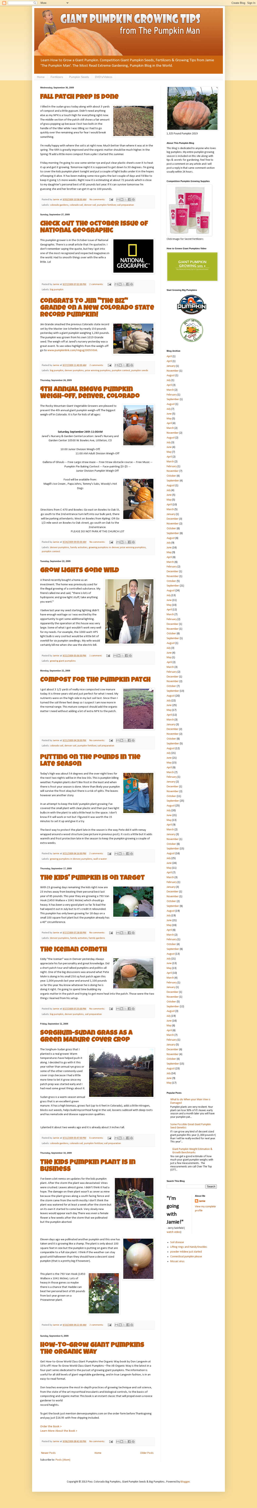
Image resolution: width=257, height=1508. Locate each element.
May (169, 418)
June (169, 413)
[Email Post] (111, 199)
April (169, 356)
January (171, 366)
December (172, 518)
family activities (79, 547)
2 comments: (96, 284)
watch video (174, 1232)
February (172, 394)
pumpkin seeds (139, 370)
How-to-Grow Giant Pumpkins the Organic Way (92, 1349)
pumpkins (86, 859)
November (173, 370)
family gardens (97, 938)
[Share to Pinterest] (133, 199)
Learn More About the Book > (58, 1430)
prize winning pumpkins (98, 370)
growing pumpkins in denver (104, 547)
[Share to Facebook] (129, 199)
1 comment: (96, 656)
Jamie (202, 1201)
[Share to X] (126, 199)
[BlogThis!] (122, 199)
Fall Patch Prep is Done (79, 97)
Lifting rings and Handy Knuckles (188, 1246)
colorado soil (76, 205)
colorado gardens (59, 205)
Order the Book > (51, 1426)
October (171, 475)
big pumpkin (56, 289)
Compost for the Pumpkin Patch (95, 680)
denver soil (90, 205)
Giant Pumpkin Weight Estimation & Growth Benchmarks (192, 1151)
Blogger (185, 1481)
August (171, 375)
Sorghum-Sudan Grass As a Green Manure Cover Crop (86, 1037)
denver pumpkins (74, 370)
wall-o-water (100, 859)
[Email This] (118, 199)
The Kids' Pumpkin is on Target (92, 878)
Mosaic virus (177, 1261)
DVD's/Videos (103, 77)
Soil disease (177, 1242)
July (169, 380)
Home (41, 77)
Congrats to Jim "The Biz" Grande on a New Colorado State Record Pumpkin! (97, 308)
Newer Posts (48, 1453)
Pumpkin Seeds (79, 77)
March (170, 389)
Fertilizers (57, 77)
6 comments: (96, 1138)
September (173, 399)
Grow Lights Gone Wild (79, 570)
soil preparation (125, 205)
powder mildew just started (186, 1251)
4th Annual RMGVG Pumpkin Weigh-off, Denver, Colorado (90, 393)
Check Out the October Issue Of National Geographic (94, 227)
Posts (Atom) (63, 1459)
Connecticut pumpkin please (186, 1256)
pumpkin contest (121, 370)
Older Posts (147, 1453)
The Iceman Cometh (73, 950)
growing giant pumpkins (63, 661)
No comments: (98, 199)
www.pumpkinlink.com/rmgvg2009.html (72, 350)
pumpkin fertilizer (106, 205)
